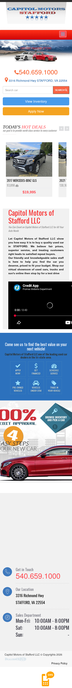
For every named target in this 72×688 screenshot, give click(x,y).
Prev (61, 128)
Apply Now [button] (36, 111)
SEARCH (60, 90)
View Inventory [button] (36, 101)
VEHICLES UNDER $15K (36, 389)
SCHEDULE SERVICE (54, 372)
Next (67, 128)
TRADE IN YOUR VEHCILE (54, 389)
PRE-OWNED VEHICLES (18, 389)
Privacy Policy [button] (59, 663)
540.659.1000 (38, 71)
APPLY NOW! (18, 372)
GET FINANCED (36, 372)
